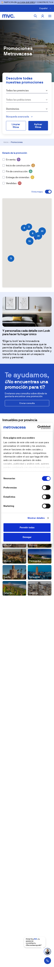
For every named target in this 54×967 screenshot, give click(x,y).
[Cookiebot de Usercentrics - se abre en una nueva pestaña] (38, 427)
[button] (32, 233)
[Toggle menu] (50, 16)
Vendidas (11, 183)
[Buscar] (35, 16)
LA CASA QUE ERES (26, 2)
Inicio (6, 142)
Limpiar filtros (16, 126)
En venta (11, 159)
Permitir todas (27, 527)
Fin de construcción (17, 171)
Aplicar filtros (38, 126)
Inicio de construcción (18, 165)
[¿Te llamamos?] (47, 960)
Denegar (27, 537)
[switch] (46, 487)
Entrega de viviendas (17, 177)
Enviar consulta (27, 403)
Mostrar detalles (36, 518)
